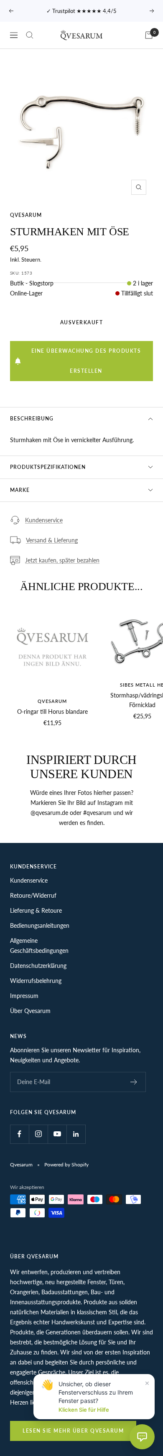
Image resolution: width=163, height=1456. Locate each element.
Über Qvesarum (30, 1010)
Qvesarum (26, 215)
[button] (142, 1436)
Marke (20, 490)
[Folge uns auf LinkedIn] (75, 1134)
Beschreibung (31, 418)
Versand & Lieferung (52, 540)
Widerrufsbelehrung (35, 980)
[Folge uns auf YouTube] (57, 1134)
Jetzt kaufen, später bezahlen (62, 560)
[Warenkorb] (149, 35)
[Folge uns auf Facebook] (19, 1134)
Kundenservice (44, 520)
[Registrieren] (134, 1082)
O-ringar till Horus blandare (52, 711)
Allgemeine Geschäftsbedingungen (39, 945)
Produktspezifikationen (48, 467)
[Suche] (29, 35)
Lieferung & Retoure (36, 910)
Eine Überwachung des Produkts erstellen (86, 361)
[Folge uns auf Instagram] (38, 1134)
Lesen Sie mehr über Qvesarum (73, 1431)
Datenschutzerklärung (38, 965)
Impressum (24, 995)
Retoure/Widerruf (33, 895)
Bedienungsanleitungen (39, 925)
